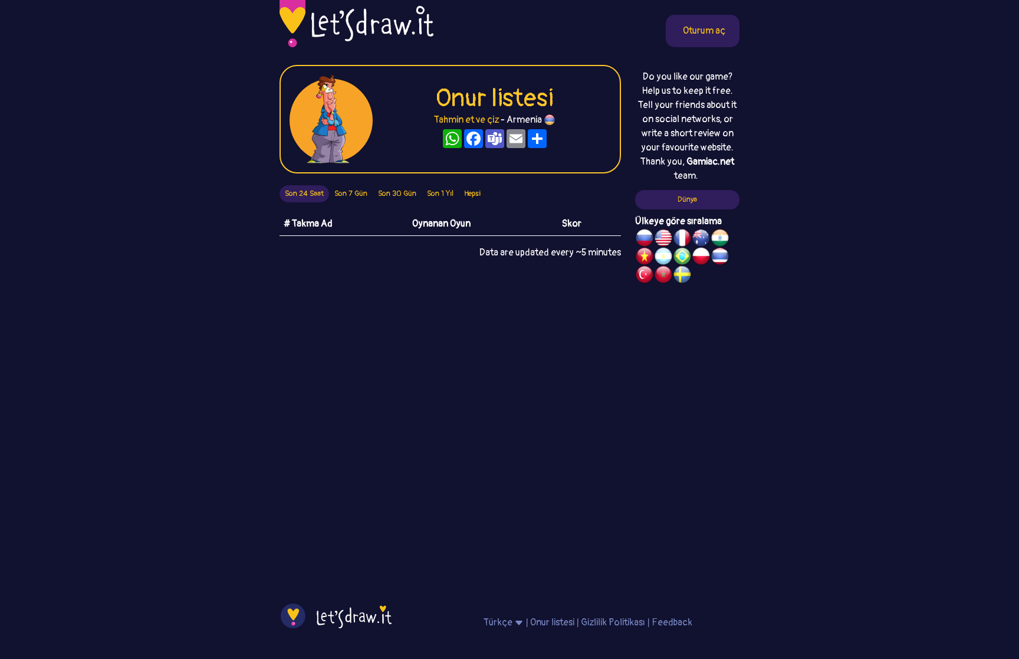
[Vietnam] (644, 258)
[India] (720, 239)
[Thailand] (720, 258)
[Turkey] (644, 276)
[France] (682, 239)
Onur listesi (552, 622)
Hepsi (472, 193)
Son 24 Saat (304, 193)
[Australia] (701, 239)
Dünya (687, 199)
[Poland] (701, 258)
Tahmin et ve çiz (466, 120)
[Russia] (644, 239)
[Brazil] (682, 258)
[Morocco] (663, 276)
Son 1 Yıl (440, 193)
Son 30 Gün (397, 193)
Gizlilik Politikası (613, 622)
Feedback (672, 622)
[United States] (663, 239)
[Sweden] (682, 276)
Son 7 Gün (350, 193)
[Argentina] (663, 258)
